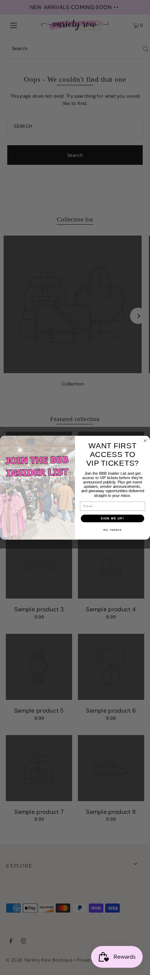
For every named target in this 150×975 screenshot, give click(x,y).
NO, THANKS (112, 530)
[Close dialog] (145, 440)
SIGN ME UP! (112, 518)
